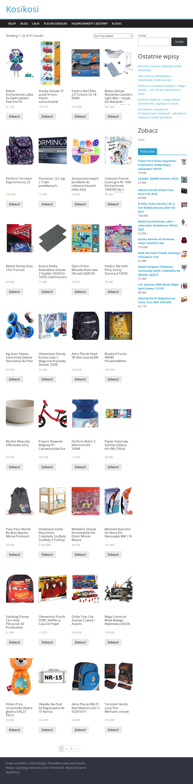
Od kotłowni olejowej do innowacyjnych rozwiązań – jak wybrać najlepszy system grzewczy (162, 113)
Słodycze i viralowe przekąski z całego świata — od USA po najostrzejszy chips (161, 89)
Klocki (116, 23)
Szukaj (142, 35)
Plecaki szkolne (55, 23)
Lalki (35, 23)
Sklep (12, 23)
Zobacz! (14, 116)
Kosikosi (22, 9)
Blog (24, 23)
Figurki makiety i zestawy (89, 23)
